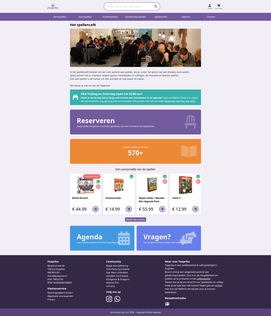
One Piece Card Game (117, 269)
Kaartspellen (85, 16)
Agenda (186, 16)
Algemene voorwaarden (60, 296)
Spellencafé (161, 16)
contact (218, 285)
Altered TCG (112, 282)
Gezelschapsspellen (135, 16)
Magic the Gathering (117, 265)
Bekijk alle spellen (135, 219)
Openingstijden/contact (60, 292)
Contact (211, 16)
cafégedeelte (203, 278)
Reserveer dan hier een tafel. (180, 101)
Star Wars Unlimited (117, 272)
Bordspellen (60, 16)
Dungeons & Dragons (117, 279)
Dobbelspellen (110, 16)
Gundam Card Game (117, 275)
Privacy (51, 299)
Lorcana (110, 286)
